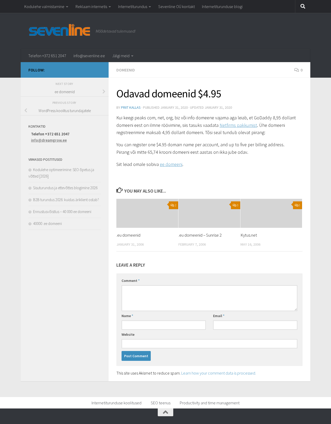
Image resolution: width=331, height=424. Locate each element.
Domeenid (125, 69)
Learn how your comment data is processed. (218, 373)
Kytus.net (248, 235)
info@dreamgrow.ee (49, 140)
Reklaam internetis (91, 6)
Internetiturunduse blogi (222, 6)
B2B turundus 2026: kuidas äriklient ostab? (66, 199)
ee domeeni (171, 164)
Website (128, 334)
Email (218, 315)
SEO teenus (160, 402)
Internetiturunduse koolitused (116, 402)
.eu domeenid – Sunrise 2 (200, 235)
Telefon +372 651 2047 (47, 55)
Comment (131, 280)
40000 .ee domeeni (47, 223)
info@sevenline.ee (89, 55)
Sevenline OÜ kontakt (176, 6)
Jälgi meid (121, 55)
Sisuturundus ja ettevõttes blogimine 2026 (65, 187)
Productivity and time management (209, 402)
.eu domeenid (128, 235)
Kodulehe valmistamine (44, 6)
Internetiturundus (132, 6)
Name (127, 315)
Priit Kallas (131, 107)
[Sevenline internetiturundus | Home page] (59, 29)
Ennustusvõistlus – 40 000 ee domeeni (62, 211)
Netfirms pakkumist (238, 125)
